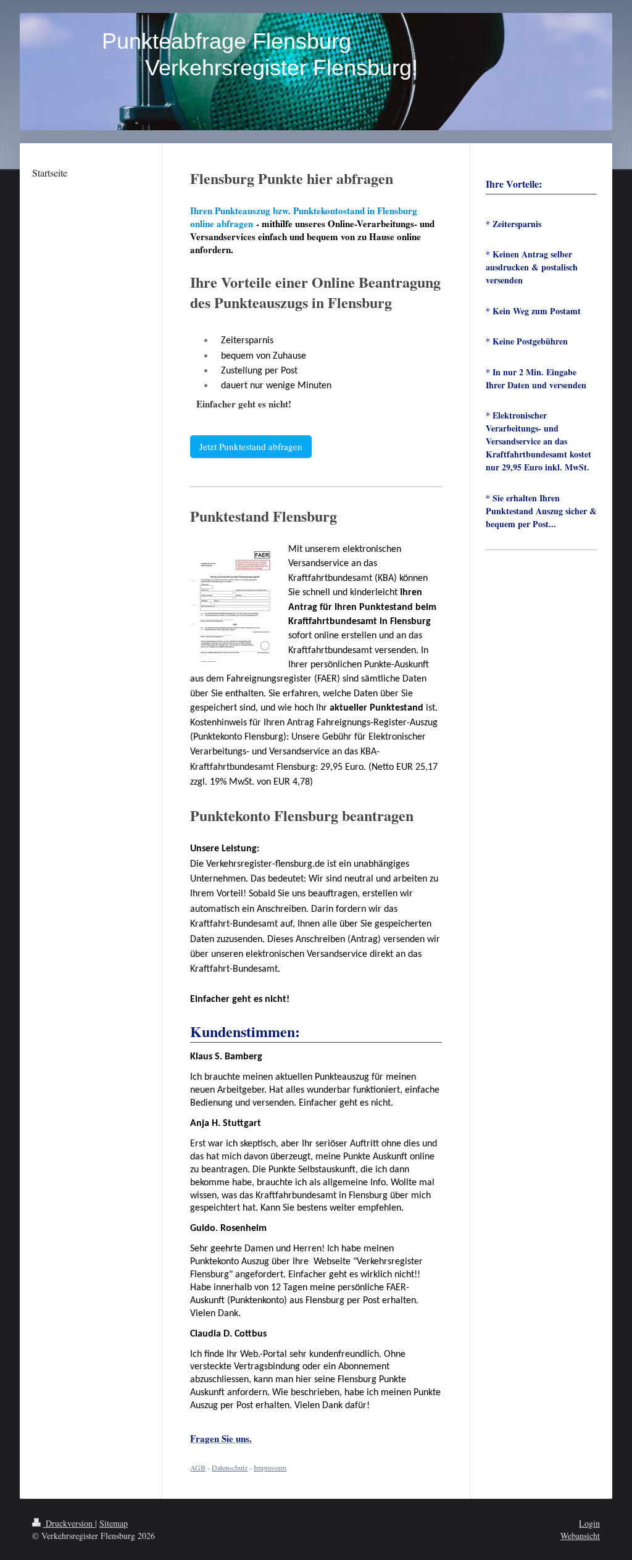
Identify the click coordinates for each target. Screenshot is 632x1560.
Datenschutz (229, 1467)
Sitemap (113, 1523)
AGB (198, 1467)
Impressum (270, 1467)
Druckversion (69, 1523)
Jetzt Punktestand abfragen (250, 446)
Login (589, 1523)
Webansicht (580, 1535)
